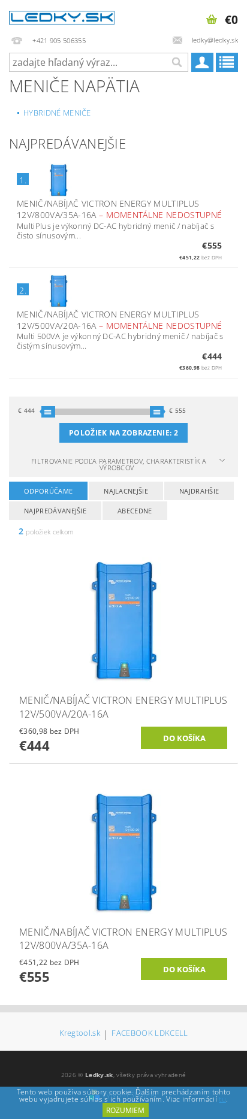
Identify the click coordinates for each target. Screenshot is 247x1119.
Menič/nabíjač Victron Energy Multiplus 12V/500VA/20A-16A (119, 320)
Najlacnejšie (126, 490)
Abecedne (135, 510)
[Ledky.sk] (62, 15)
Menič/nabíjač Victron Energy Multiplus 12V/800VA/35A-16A (119, 209)
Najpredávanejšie (55, 510)
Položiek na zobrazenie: (123, 433)
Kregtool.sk (80, 1033)
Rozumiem (125, 1110)
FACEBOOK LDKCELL (150, 1033)
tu (222, 1099)
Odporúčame (48, 490)
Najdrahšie (199, 490)
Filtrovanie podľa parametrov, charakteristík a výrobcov (118, 464)
